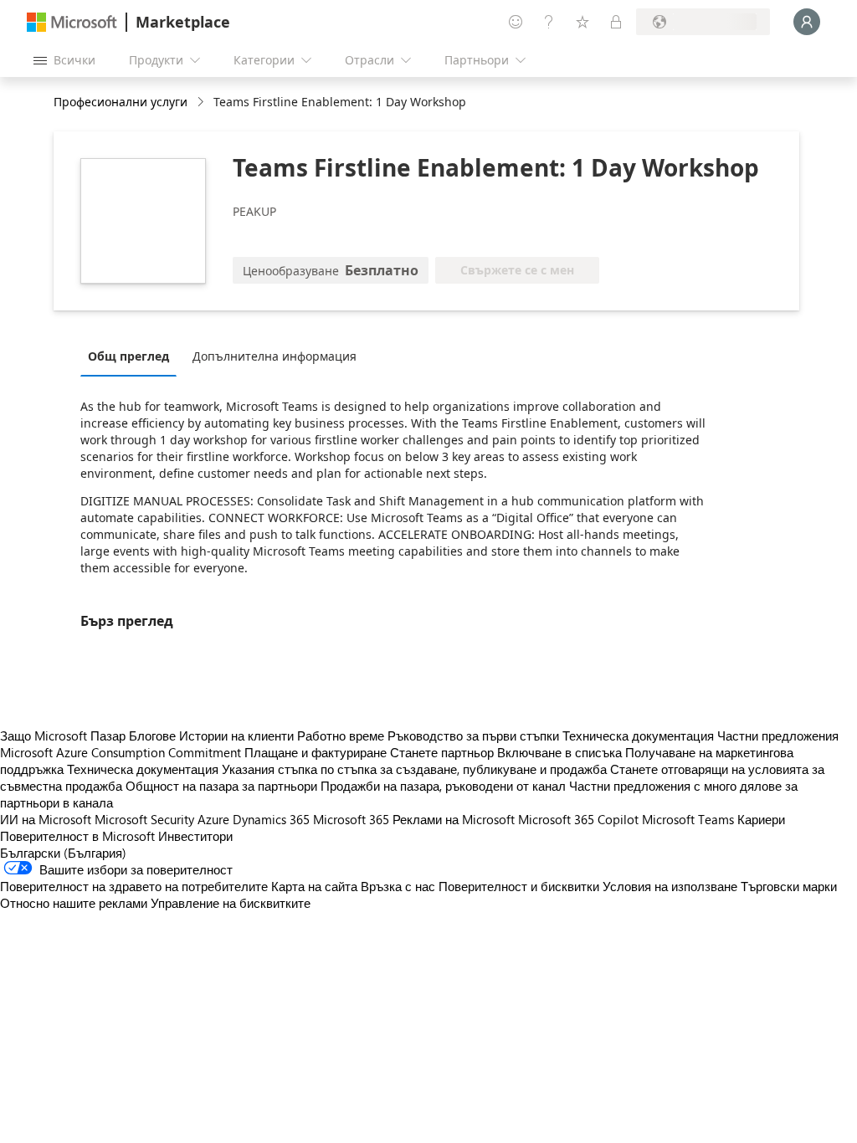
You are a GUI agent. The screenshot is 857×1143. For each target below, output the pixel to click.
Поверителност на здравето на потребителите (134, 886)
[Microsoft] (72, 22)
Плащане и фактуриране (315, 752)
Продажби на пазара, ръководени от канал (443, 785)
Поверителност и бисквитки (519, 886)
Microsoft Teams (688, 819)
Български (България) (63, 852)
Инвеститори (195, 836)
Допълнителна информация (274, 356)
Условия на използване (670, 886)
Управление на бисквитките (230, 902)
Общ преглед (128, 356)
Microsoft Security (144, 819)
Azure (213, 819)
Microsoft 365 (351, 819)
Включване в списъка (559, 752)
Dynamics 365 (271, 819)
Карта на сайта (314, 886)
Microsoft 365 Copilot (578, 819)
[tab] (132, 355)
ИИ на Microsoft (45, 819)
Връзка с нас (398, 886)
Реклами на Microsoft (454, 819)
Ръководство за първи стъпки (473, 735)
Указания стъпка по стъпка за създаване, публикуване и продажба (414, 769)
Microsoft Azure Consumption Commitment (122, 752)
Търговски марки (789, 886)
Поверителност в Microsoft (77, 836)
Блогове (152, 735)
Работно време (340, 735)
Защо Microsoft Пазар (63, 735)
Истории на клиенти (236, 735)
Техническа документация (638, 735)
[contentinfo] (202, 102)
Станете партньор (442, 752)
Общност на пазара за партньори (221, 785)
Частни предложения (778, 735)
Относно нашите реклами (73, 902)
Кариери (761, 819)
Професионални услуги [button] (120, 102)
